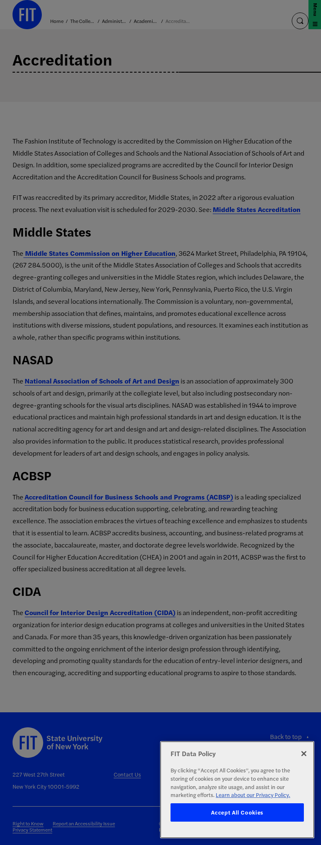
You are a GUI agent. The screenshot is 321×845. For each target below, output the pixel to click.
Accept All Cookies (237, 812)
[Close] (304, 753)
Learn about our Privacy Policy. (253, 795)
